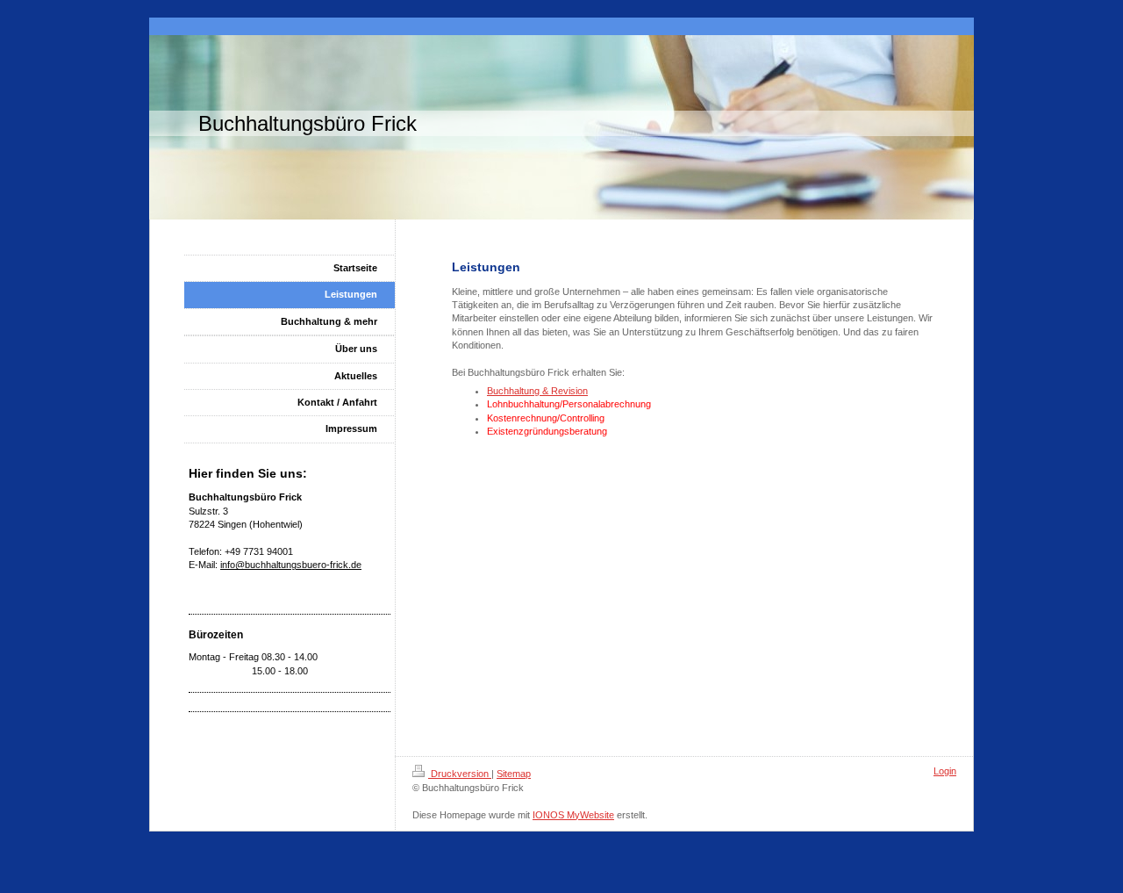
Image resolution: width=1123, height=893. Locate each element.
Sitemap (514, 773)
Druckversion (459, 773)
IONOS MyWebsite (573, 815)
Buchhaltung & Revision (537, 390)
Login (944, 771)
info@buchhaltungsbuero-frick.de (290, 564)
